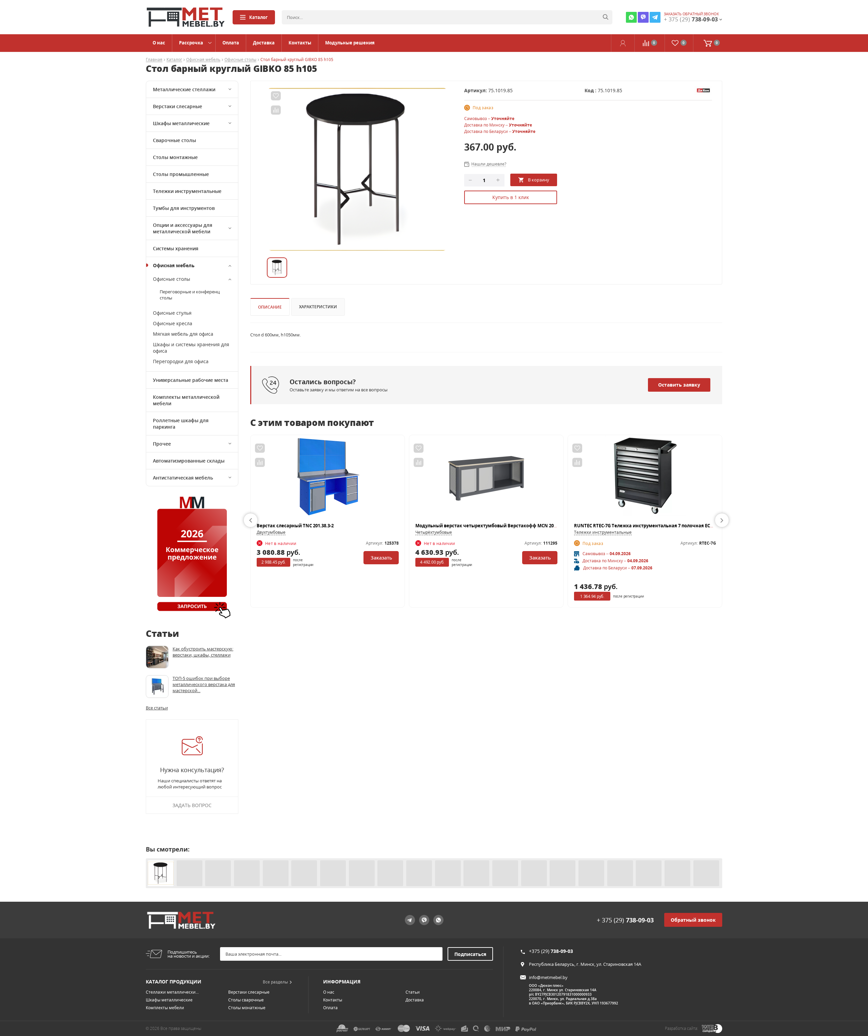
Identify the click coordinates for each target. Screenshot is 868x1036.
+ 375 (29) (625, 920)
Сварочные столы (174, 140)
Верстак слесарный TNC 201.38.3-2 (295, 526)
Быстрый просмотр (327, 479)
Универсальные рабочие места (190, 380)
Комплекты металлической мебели (186, 400)
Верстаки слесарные (177, 106)
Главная (154, 60)
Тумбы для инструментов (184, 208)
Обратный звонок (693, 920)
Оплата (230, 43)
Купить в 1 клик (510, 197)
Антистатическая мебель (183, 477)
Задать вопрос (192, 805)
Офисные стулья (172, 313)
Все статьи (157, 708)
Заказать (381, 557)
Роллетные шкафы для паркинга (181, 423)
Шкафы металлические (181, 123)
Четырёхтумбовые (433, 532)
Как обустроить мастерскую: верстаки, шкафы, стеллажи (203, 652)
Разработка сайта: (681, 1028)
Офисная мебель (203, 60)
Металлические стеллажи (184, 89)
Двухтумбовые (271, 532)
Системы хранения (175, 248)
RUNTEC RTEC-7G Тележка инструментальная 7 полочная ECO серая (651, 526)
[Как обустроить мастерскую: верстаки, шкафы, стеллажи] (157, 657)
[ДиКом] (703, 90)
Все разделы (275, 982)
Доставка (264, 43)
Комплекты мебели (165, 1007)
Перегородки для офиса (181, 361)
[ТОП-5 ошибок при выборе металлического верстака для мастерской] (157, 686)
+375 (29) (551, 951)
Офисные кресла (172, 323)
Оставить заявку (679, 385)
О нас (159, 43)
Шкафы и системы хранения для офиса (191, 347)
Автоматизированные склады (188, 460)
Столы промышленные (181, 174)
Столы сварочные (246, 1000)
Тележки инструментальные (187, 191)
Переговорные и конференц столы (190, 295)
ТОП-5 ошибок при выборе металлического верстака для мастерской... (204, 684)
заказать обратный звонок (691, 14)
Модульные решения (350, 43)
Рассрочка (191, 43)
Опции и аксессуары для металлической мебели (182, 228)
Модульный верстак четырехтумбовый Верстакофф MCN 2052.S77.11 (494, 526)
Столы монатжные (246, 1007)
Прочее (162, 444)
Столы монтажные (175, 157)
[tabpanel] (357, 169)
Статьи (413, 992)
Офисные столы (240, 60)
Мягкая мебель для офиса (183, 334)
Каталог (258, 17)
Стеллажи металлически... (172, 992)
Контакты (300, 43)
